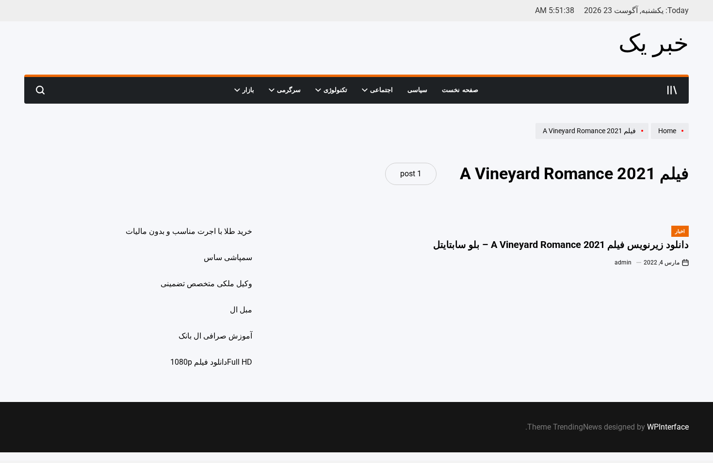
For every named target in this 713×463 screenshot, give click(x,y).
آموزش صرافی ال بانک (215, 335)
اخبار (680, 231)
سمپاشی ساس (228, 257)
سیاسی (417, 89)
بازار (248, 89)
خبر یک (653, 43)
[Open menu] (672, 90)
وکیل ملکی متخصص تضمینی (206, 283)
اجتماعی (381, 89)
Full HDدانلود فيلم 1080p (211, 362)
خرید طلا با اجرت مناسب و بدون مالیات (189, 231)
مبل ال (241, 309)
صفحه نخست (460, 89)
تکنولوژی (335, 89)
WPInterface (668, 427)
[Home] (668, 138)
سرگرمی (289, 89)
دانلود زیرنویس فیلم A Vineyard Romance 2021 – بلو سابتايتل (561, 244)
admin (623, 262)
